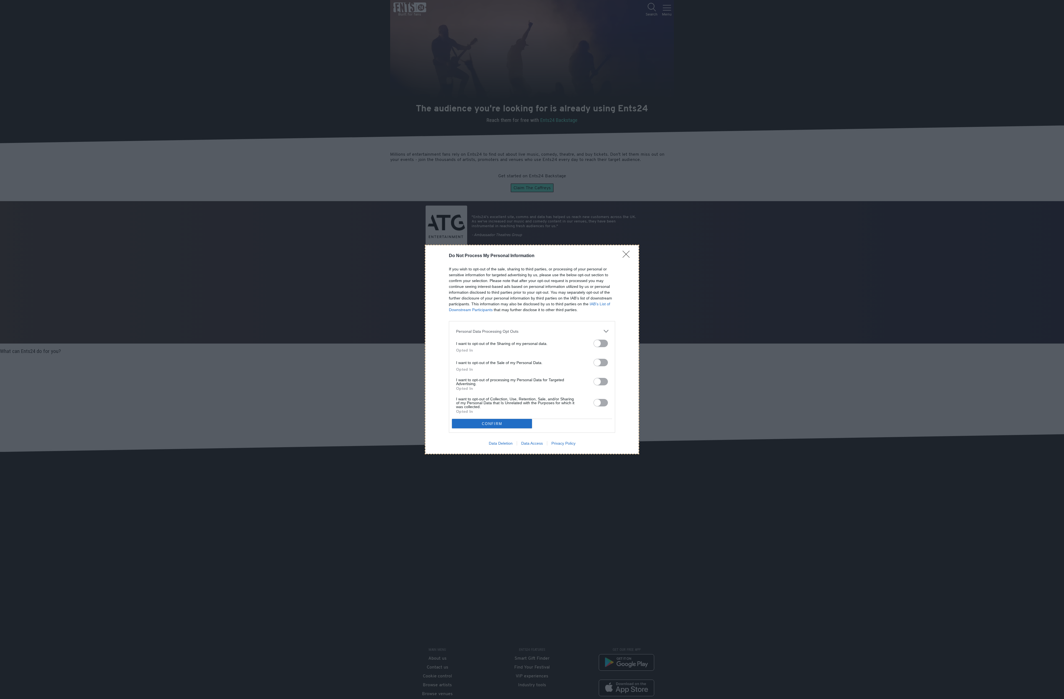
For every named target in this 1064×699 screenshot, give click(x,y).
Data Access (532, 443)
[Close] (628, 256)
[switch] (601, 343)
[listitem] (532, 331)
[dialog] (532, 349)
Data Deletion (501, 443)
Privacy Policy (563, 443)
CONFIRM (492, 424)
